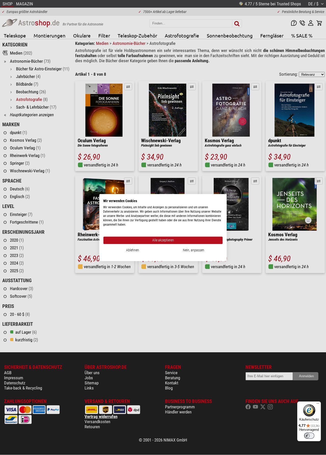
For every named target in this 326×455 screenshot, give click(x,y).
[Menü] (318, 404)
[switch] (309, 436)
